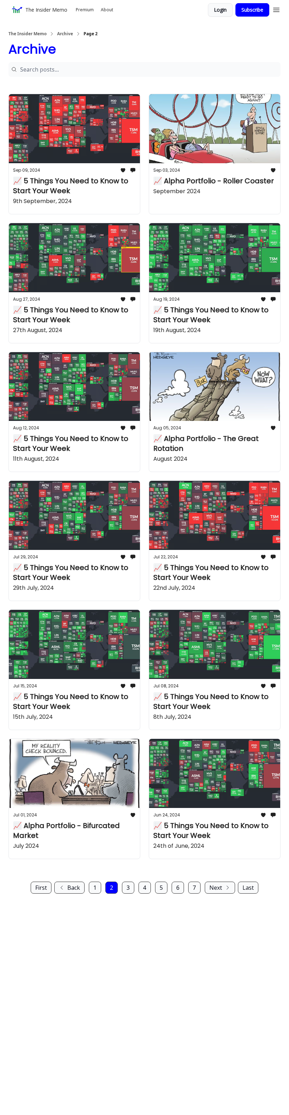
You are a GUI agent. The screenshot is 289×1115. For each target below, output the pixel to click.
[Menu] (276, 9)
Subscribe (252, 9)
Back (73, 888)
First (41, 888)
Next (215, 888)
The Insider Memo (27, 34)
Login (220, 9)
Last (248, 888)
